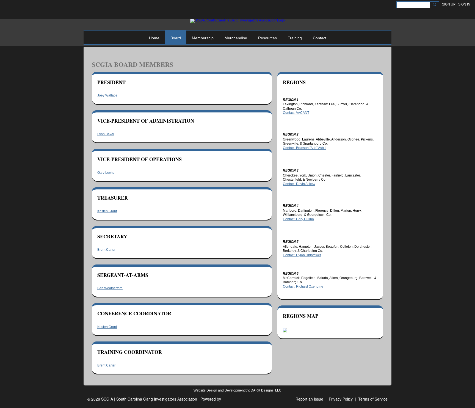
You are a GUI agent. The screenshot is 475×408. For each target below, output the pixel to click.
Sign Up (448, 4)
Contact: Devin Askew (299, 184)
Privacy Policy (341, 399)
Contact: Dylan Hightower (302, 255)
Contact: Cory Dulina (298, 219)
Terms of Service (373, 399)
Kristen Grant (107, 211)
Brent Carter (106, 250)
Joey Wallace (107, 95)
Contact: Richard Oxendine (303, 286)
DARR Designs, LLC (266, 390)
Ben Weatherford (110, 288)
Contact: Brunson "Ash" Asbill (304, 148)
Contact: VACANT (296, 113)
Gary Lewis (105, 173)
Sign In (464, 4)
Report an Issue (309, 399)
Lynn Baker (105, 134)
